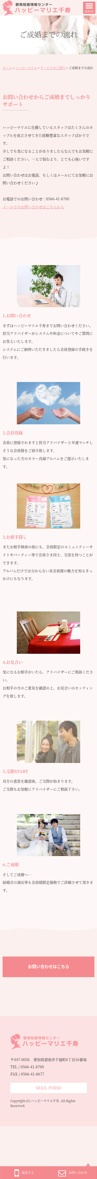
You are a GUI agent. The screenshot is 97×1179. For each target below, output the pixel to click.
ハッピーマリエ (26, 68)
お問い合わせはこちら (48, 967)
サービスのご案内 (52, 68)
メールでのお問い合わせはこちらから (33, 206)
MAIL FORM (48, 1088)
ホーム (7, 68)
